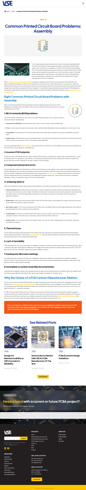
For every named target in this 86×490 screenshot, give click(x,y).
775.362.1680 (37, 474)
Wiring (60, 439)
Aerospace (7, 457)
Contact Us (36, 479)
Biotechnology (8, 459)
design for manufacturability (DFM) (20, 82)
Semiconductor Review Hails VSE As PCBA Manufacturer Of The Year (42, 359)
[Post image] (15, 337)
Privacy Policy (37, 488)
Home (8, 11)
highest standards (30, 307)
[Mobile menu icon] (83, 3)
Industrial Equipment (9, 474)
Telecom (6, 461)
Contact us (57, 307)
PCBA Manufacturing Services (39, 439)
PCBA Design (62, 434)
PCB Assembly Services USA (39, 437)
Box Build (61, 441)
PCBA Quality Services (37, 441)
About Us (33, 443)
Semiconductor (8, 463)
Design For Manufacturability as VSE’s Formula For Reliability (14, 359)
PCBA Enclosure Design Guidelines (69, 357)
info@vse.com (12, 445)
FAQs (32, 445)
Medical (6, 465)
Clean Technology (9, 468)
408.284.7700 (38, 462)
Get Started (43, 377)
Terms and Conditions (48, 488)
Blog (13, 11)
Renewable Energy (9, 472)
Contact (33, 450)
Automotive (7, 470)
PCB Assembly (63, 437)
